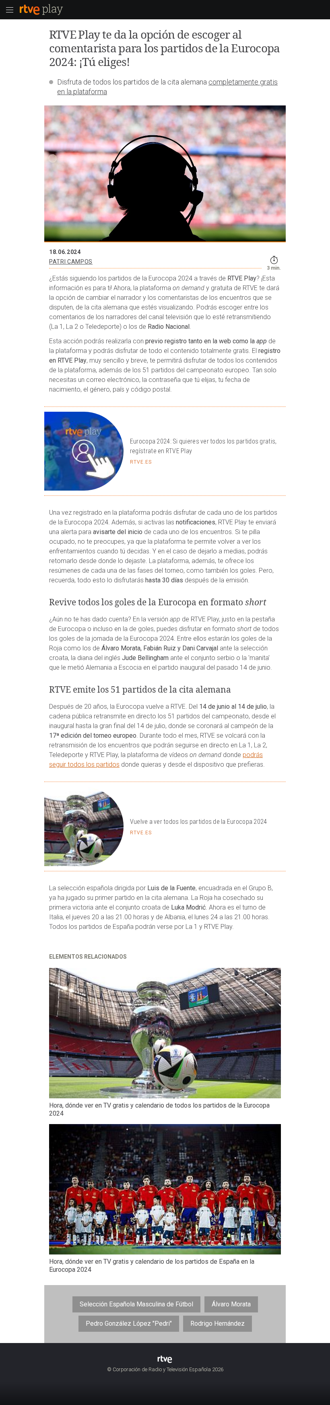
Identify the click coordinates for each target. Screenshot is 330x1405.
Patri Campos (71, 261)
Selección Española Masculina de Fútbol (136, 1304)
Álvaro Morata (231, 1304)
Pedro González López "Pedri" (129, 1323)
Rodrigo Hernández (217, 1323)
